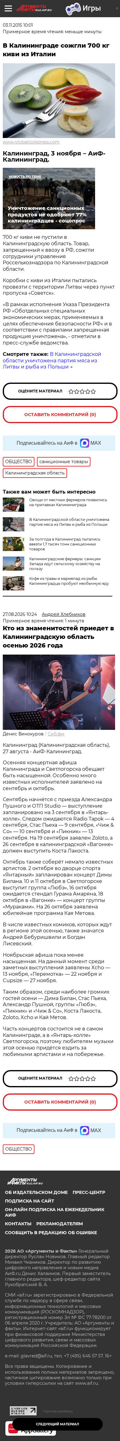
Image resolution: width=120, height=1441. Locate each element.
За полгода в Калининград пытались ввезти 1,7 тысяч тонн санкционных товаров (64, 544)
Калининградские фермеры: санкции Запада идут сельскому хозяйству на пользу (65, 564)
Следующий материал (57, 1424)
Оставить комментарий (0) (60, 414)
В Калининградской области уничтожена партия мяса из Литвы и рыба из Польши (52, 360)
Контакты (18, 1223)
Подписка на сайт (29, 1201)
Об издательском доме (36, 1192)
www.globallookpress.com (31, 142)
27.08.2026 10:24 (20, 614)
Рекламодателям (59, 1223)
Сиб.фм (56, 734)
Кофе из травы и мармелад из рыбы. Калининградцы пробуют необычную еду (69, 581)
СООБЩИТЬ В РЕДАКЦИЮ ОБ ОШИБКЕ (51, 1232)
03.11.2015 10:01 (18, 25)
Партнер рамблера (58, 1411)
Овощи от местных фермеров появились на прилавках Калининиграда (68, 502)
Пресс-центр (89, 1192)
